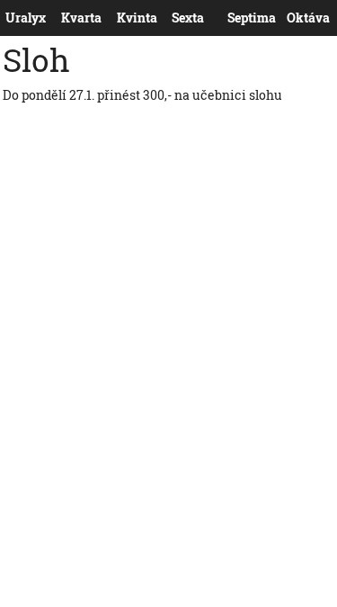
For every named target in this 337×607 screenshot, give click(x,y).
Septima (231, 18)
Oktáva (290, 18)
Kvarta (64, 18)
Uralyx (9, 18)
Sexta (175, 18)
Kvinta (120, 18)
